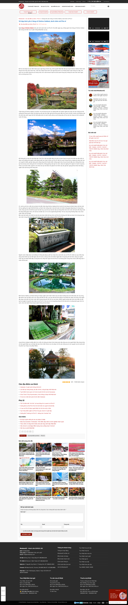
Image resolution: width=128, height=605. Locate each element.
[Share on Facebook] (20, 431)
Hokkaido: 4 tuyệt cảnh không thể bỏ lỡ (30, 387)
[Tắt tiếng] (105, 28)
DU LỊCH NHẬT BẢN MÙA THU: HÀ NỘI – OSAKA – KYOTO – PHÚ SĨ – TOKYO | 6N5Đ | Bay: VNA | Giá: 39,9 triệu (100, 125)
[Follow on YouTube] (98, 1)
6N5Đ (83, 567)
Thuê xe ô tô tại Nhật (52, 602)
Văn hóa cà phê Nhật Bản (27, 428)
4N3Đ (91, 567)
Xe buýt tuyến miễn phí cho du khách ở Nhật (32, 419)
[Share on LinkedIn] (30, 431)
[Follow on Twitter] (92, 1)
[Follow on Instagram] (89, 1)
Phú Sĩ (38, 18)
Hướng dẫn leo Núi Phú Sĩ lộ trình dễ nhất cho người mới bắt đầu (37, 406)
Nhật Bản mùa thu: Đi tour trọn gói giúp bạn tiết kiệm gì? (100, 100)
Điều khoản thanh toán (64, 559)
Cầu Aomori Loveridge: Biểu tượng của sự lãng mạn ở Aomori (37, 426)
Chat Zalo (3, 590)
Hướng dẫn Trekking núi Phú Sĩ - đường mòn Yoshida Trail (35, 413)
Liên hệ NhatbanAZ (63, 567)
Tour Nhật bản (43, 602)
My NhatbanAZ (106, 1)
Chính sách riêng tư (63, 561)
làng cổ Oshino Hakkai (27, 28)
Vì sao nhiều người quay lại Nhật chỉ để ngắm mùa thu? (100, 95)
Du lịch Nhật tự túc (62, 602)
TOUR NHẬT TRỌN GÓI (33, 6)
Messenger (3, 595)
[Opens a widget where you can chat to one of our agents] (117, 596)
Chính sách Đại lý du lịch (64, 564)
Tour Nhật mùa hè (84, 550)
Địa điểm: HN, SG (84, 589)
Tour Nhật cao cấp (84, 561)
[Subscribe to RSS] (95, 1)
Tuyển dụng (78, 1)
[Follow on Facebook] (88, 1)
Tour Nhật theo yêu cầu (85, 564)
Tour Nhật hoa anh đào (85, 548)
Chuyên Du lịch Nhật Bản (33, 602)
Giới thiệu (72, 1)
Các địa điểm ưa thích (30, 18)
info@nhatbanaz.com (29, 554)
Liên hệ (83, 1)
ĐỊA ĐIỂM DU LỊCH (55, 6)
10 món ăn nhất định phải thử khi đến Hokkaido (32, 397)
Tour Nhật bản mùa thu (85, 553)
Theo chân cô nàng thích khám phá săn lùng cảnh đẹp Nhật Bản (38, 423)
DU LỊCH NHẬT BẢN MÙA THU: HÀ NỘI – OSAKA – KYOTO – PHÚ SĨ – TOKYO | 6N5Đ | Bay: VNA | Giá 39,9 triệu (100, 107)
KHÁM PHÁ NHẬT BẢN (67, 6)
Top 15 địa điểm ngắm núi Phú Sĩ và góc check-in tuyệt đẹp (36, 410)
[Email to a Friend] (25, 431)
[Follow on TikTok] (91, 1)
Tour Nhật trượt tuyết (85, 556)
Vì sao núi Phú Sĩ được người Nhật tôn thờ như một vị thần (35, 408)
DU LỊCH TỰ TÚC (45, 6)
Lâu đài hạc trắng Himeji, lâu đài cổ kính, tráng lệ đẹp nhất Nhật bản (38, 389)
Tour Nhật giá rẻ (83, 559)
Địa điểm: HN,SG (54, 589)
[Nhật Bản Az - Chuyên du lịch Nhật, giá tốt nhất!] (22, 6)
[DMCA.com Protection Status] (84, 602)
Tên (21, 524)
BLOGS (30, 13)
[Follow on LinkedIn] (97, 1)
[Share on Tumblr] (33, 431)
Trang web (66, 524)
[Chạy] (90, 28)
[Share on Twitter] (22, 431)
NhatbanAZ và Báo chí (63, 553)
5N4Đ (87, 567)
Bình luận (23, 511)
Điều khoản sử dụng (63, 556)
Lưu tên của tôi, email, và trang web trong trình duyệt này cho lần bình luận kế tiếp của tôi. (45, 530)
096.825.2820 (50, 564)
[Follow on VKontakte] (100, 1)
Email (43, 524)
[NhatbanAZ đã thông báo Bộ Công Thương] (76, 602)
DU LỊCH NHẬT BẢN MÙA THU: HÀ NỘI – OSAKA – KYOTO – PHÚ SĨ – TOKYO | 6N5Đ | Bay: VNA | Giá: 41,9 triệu (100, 116)
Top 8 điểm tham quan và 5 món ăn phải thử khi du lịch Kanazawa (37, 392)
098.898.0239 (43, 557)
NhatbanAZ (21, 18)
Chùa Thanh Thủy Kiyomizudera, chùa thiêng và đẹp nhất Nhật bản (38, 394)
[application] (98, 24)
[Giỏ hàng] (108, 6)
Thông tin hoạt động (63, 550)
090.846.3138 (44, 561)
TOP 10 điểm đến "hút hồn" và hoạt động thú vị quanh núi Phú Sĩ (37, 403)
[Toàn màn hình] (107, 28)
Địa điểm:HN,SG (24, 589)
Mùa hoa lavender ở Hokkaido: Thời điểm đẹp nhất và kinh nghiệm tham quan (42, 421)
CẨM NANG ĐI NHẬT (80, 6)
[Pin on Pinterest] (27, 431)
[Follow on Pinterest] (94, 1)
